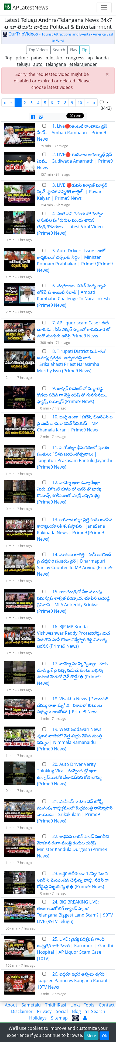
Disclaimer (22, 1011)
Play (73, 49)
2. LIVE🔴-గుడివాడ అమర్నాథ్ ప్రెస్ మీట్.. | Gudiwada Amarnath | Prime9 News (75, 160)
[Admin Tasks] (85, 1018)
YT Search (95, 1011)
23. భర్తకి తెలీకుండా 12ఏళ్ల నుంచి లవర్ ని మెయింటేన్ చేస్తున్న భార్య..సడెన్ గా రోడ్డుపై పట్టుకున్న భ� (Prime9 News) (73, 879)
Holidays (38, 1018)
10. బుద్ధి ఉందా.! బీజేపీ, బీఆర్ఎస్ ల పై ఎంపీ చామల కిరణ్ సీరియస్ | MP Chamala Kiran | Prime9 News (74, 423)
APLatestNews (29, 7)
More (91, 1035)
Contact (107, 1005)
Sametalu (31, 1005)
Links (75, 1005)
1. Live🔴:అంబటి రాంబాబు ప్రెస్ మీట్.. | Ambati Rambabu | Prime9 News (72, 132)
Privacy (44, 1011)
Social (62, 1011)
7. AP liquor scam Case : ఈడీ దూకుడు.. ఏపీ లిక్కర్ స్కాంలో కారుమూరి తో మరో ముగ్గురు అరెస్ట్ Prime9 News (73, 329)
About (11, 1005)
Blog (76, 1011)
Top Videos (38, 49)
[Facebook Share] (33, 117)
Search (59, 49)
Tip (84, 49)
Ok (104, 1035)
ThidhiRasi (55, 1005)
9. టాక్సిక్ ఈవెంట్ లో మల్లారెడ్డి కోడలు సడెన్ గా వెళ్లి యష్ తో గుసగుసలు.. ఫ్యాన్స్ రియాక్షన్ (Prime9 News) (72, 394)
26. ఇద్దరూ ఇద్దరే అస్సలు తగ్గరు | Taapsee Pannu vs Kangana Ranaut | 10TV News (74, 980)
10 (80, 102)
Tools (89, 1005)
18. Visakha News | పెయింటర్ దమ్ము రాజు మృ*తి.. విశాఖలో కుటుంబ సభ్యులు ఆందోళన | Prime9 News (72, 705)
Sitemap (59, 1018)
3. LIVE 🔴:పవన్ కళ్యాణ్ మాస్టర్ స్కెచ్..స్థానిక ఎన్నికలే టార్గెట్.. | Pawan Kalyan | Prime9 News (72, 191)
